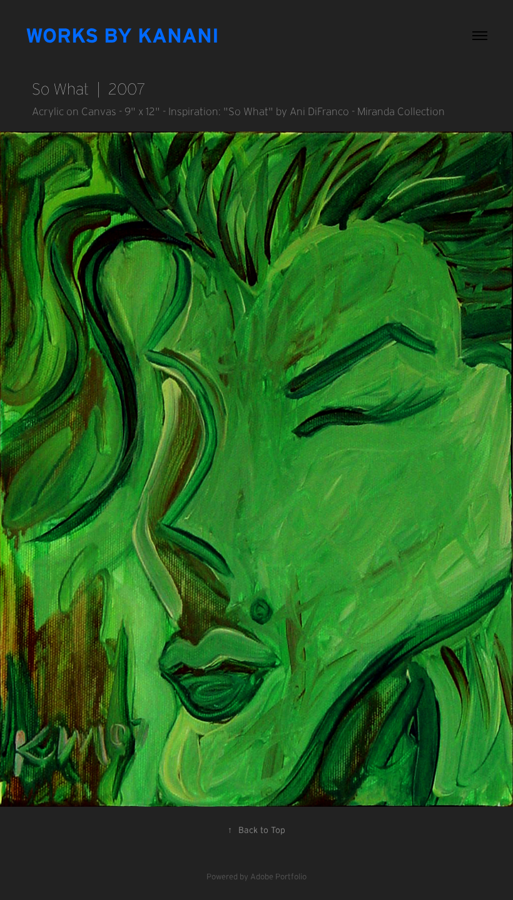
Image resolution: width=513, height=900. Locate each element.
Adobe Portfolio (278, 876)
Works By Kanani (122, 35)
